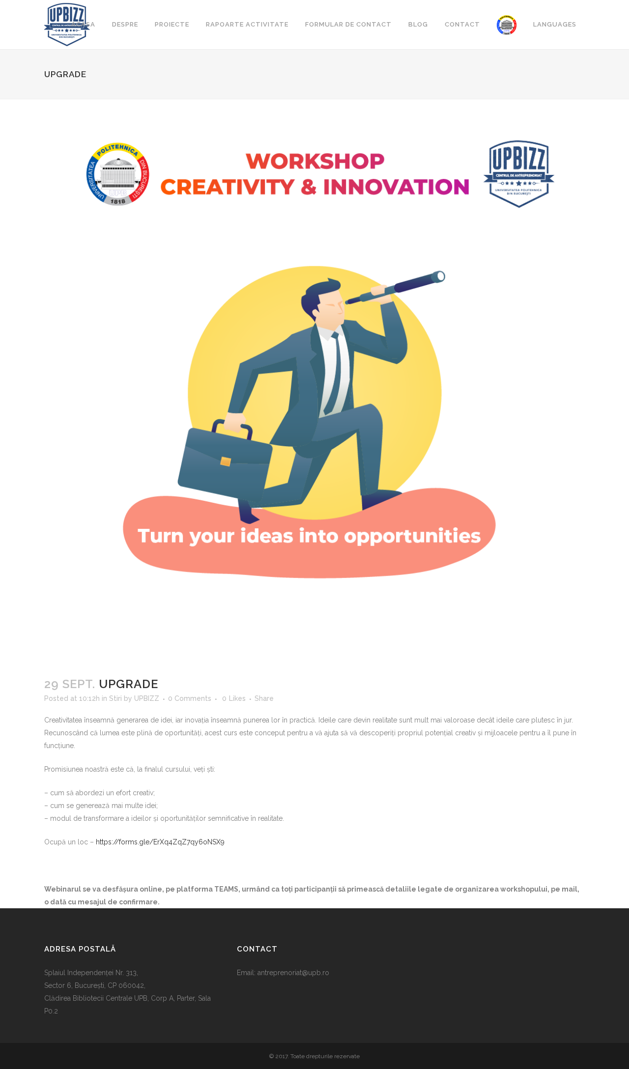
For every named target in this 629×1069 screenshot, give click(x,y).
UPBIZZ (146, 698)
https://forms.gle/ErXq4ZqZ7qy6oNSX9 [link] (160, 842)
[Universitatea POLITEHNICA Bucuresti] (506, 24)
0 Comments (189, 698)
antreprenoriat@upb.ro (293, 973)
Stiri (115, 698)
